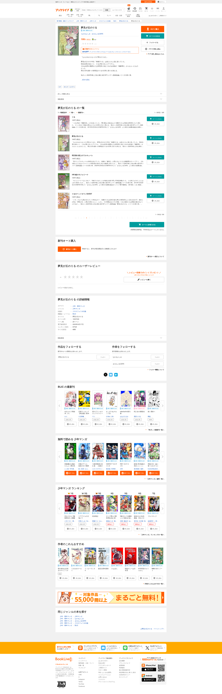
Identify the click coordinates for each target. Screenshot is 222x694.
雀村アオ (143, 469)
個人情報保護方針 (124, 670)
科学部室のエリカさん (143, 569)
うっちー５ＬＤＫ (90, 569)
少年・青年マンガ (70, 15)
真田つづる (137, 416)
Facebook (82, 686)
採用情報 (122, 665)
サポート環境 (102, 670)
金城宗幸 (150, 521)
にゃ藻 (67, 469)
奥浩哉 (108, 469)
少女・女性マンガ (79, 15)
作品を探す (101, 663)
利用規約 (122, 668)
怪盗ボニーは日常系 (130, 569)
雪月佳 (136, 521)
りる (73, 117)
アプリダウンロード (104, 665)
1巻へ (72, 112)
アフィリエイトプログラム (106, 682)
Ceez (88, 521)
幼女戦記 (95, 516)
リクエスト (101, 679)
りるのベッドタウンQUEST (82, 194)
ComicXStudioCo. (153, 469)
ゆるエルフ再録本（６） (70, 412)
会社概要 (122, 661)
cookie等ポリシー (124, 675)
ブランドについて (124, 663)
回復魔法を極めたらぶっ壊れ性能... (70, 466)
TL (99, 15)
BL (89, 15)
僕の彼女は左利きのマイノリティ (63, 570)
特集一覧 (81, 665)
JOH (121, 469)
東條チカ (95, 521)
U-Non (108, 416)
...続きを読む (85, 80)
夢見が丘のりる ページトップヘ (152, 629)
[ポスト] (105, 374)
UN (112, 416)
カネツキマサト (97, 469)
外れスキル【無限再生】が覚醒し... (70, 518)
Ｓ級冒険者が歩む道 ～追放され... (97, 466)
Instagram (82, 679)
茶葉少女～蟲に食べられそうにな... (153, 466)
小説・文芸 (118, 15)
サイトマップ (123, 677)
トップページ (83, 661)
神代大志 (75, 521)
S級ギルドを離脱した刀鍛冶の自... (126, 517)
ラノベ (109, 15)
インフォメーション (104, 675)
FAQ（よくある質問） (105, 672)
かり (66, 416)
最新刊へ (81, 112)
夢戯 (149, 416)
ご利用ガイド (162, 15)
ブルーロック (152, 516)
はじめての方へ (153, 15)
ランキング (82, 668)
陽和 (115, 521)
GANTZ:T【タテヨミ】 (111, 465)
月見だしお (81, 521)
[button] (70, 424)
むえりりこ (88, 469)
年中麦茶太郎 (74, 469)
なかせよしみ (85, 34)
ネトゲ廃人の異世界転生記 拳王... (111, 518)
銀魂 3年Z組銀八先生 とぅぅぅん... (139, 466)
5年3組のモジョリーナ (80, 174)
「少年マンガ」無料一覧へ (155, 479)
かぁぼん (114, 568)
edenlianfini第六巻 (125, 412)
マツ (93, 416)
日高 (121, 521)
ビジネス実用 (128, 15)
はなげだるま (124, 416)
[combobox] (92, 10)
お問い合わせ (102, 677)
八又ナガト (68, 521)
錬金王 (126, 521)
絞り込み (77, 9)
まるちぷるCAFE (97, 34)
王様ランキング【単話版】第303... (83, 413)
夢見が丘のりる (77, 136)
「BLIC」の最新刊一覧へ (155, 430)
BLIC (74, 314)
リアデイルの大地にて (83, 517)
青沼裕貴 (136, 469)
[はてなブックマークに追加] (116, 376)
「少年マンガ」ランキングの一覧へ (152, 534)
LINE (80, 674)
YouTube (81, 684)
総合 (60, 15)
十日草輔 (81, 416)
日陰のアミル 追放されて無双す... (83, 466)
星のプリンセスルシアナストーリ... (97, 413)
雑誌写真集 (138, 15)
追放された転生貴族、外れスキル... (139, 518)
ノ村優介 (157, 521)
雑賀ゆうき (109, 521)
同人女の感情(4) (139, 411)
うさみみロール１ (76, 569)
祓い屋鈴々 (151, 411)
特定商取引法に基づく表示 (127, 672)
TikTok (81, 682)
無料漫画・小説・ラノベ (86, 663)
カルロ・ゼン (103, 521)
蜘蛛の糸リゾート (157, 569)
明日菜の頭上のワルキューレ (82, 155)
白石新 (141, 521)
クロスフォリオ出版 (79, 311)
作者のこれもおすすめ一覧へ (154, 584)
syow (130, 521)
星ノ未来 (81, 469)
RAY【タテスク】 (124, 465)
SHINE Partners (116, 469)
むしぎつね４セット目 (111, 412)
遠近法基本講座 (103, 568)
